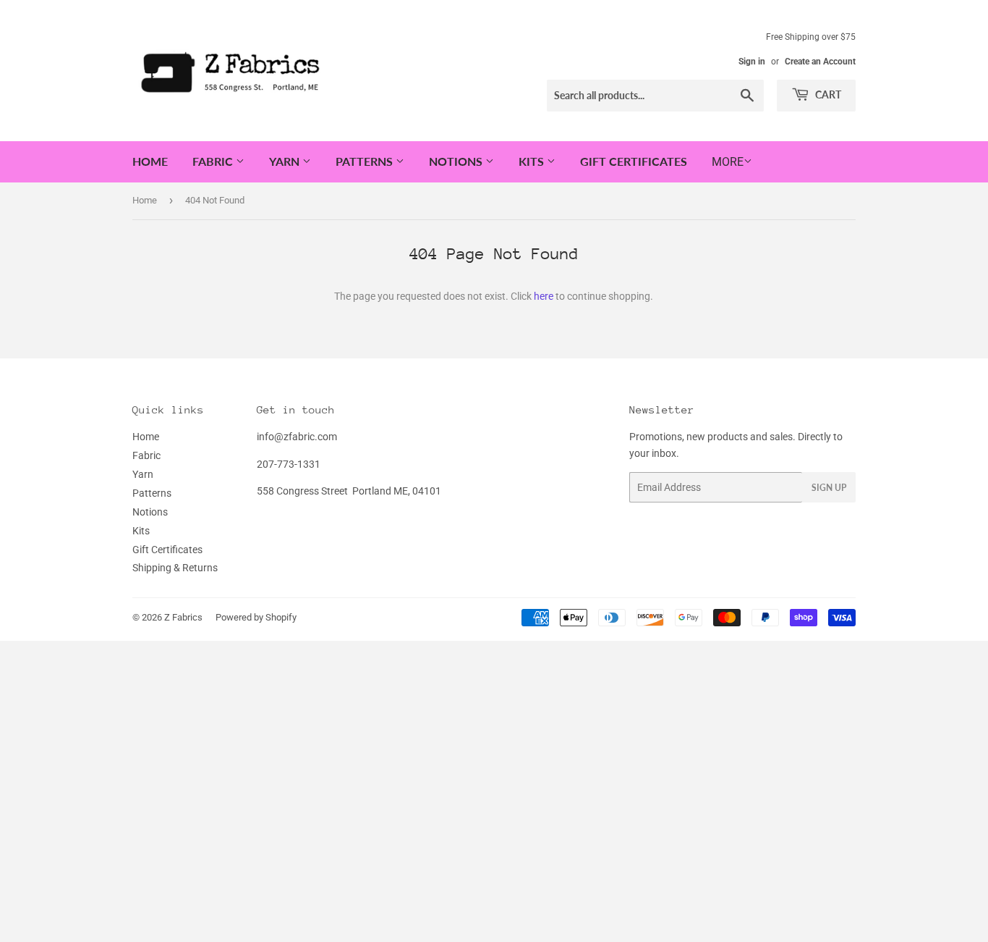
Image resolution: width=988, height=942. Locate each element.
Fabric (214, 161)
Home (150, 161)
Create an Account (820, 61)
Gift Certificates (633, 161)
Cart (827, 94)
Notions (457, 161)
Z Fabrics (183, 617)
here (543, 296)
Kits (533, 161)
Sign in (751, 61)
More (728, 162)
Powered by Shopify (256, 617)
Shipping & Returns (175, 567)
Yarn (285, 161)
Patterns (366, 161)
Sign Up (829, 487)
